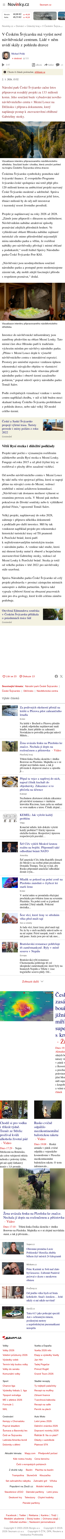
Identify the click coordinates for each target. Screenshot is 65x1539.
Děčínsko (28, 691)
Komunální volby (11, 1373)
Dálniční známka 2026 (46, 1426)
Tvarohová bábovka (44, 1399)
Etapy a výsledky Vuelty (46, 1355)
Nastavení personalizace (42, 1522)
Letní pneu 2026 (43, 1421)
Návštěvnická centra (47, 691)
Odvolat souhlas (18, 1522)
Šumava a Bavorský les (15, 1430)
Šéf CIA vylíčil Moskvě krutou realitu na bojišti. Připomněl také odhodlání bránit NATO (40, 847)
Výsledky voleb (10, 1359)
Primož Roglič (41, 1369)
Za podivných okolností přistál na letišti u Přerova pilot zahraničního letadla (41, 711)
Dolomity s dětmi (11, 1444)
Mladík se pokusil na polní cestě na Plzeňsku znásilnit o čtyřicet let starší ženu (41, 883)
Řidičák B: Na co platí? (46, 1435)
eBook (39, 64)
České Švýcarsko (11, 691)
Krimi (22, 719)
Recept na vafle (42, 1404)
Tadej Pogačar (42, 1364)
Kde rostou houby (22, 1458)
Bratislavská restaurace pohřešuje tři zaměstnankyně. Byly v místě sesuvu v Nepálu (40, 947)
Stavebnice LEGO (13, 1492)
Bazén (29, 1469)
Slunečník (32, 1475)
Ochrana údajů (50, 1518)
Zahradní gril (40, 1481)
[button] (32, 139)
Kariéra (44, 1515)
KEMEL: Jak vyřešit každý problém (36, 816)
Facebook (11, 1515)
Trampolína (18, 1475)
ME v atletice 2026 (12, 1399)
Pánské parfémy (31, 1503)
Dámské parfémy (35, 1492)
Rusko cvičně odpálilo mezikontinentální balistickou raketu (46, 1129)
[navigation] (4, 4)
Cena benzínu (41, 1458)
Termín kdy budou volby (15, 1364)
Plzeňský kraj (26, 755)
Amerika (24, 855)
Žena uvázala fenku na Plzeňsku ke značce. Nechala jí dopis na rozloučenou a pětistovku (41, 746)
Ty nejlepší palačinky (45, 1385)
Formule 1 (8, 1404)
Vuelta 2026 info (42, 1350)
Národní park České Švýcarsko (41, 686)
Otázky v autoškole (44, 1440)
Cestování (7, 437)
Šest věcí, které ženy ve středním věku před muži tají (39, 916)
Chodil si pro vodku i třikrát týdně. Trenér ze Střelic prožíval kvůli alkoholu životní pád (14, 1131)
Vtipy (22, 823)
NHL (5, 1409)
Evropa (23, 955)
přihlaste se (40, 72)
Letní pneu (52, 1492)
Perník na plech (42, 1409)
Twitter (22, 1515)
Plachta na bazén (44, 1469)
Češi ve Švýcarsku (12, 1435)
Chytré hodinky (46, 1497)
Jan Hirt (38, 1359)
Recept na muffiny (44, 1390)
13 (62, 65)
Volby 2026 (8, 1350)
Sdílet (51, 64)
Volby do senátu (11, 1369)
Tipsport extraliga (12, 1395)
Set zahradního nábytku (18, 1481)
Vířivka (53, 1481)
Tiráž (53, 1515)
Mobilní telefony (44, 1486)
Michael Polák (18, 53)
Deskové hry (15, 1497)
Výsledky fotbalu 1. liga (15, 1390)
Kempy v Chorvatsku (13, 1421)
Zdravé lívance (42, 1395)
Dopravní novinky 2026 (46, 1430)
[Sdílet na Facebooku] (56, 676)
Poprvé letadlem (11, 1426)
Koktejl (23, 794)
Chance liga (9, 1385)
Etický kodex (33, 1518)
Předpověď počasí (48, 1453)
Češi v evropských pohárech (31, 1464)
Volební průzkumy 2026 (15, 1355)
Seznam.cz (45, 4)
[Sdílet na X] (61, 676)
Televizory (30, 1497)
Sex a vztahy (26, 923)
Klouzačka (45, 1475)
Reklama (33, 1515)
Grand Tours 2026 (44, 1373)
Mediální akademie (14, 1518)
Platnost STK (41, 1444)
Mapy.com (30, 1453)
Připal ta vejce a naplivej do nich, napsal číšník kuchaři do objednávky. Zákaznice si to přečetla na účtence (40, 783)
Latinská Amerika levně (15, 1440)
